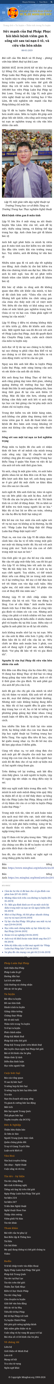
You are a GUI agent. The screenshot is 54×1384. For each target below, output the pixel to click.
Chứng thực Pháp (13, 1015)
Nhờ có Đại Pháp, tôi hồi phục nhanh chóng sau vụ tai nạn (27, 916)
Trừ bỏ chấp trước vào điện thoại (21, 1265)
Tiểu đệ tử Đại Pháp (14, 1311)
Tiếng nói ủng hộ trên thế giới (19, 1189)
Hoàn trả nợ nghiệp (21, 934)
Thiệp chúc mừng (13, 1214)
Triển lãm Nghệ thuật (15, 1206)
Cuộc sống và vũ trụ (14, 1168)
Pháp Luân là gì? (12, 972)
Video (7, 1253)
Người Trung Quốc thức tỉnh (18, 1138)
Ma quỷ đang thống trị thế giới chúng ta (24, 1249)
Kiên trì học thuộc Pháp (16, 1291)
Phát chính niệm (12, 1032)
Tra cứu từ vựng (12, 1363)
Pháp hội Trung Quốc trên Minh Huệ (23, 1044)
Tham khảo (11, 1228)
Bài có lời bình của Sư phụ (17, 1053)
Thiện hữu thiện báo (14, 1129)
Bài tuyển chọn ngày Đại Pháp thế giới (24, 1049)
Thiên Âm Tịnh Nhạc (14, 1286)
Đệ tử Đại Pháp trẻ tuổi (16, 1316)
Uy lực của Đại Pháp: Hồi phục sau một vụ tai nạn (28, 923)
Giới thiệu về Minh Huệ (16, 1351)
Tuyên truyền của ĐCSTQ (17, 1119)
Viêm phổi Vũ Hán (13, 1218)
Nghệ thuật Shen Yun (15, 1210)
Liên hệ (8, 1347)
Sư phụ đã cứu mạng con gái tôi (27, 952)
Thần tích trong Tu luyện (38, 25)
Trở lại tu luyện (12, 1028)
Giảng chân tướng (13, 1011)
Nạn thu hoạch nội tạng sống (19, 1098)
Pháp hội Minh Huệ (14, 1036)
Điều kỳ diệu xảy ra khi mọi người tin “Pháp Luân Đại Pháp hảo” (27, 947)
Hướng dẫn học (12, 976)
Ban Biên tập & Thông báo (17, 1237)
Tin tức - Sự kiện (14, 1176)
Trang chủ (8, 25)
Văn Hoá (9, 1155)
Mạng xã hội (10, 1359)
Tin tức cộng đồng (13, 1181)
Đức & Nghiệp (12, 1124)
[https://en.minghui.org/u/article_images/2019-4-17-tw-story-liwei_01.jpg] (27, 163)
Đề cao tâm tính (12, 1003)
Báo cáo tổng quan (13, 1077)
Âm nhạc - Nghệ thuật (15, 1164)
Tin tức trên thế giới (14, 1282)
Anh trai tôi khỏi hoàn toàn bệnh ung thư (28, 940)
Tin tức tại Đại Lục (13, 1278)
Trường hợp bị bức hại (16, 1086)
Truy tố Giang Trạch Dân (17, 1146)
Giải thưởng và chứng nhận (18, 984)
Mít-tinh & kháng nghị (15, 1185)
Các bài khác (10, 1245)
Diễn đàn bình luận (14, 1061)
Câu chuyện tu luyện (14, 1299)
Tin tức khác (10, 1222)
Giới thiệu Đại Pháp (14, 968)
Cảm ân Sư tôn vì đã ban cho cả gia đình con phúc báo (27, 893)
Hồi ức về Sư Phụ (13, 1307)
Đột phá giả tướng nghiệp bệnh (20, 1324)
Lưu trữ (8, 1355)
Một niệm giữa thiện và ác (17, 1328)
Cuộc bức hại (12, 1073)
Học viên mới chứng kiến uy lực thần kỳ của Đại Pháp (27, 930)
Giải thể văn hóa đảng (15, 1303)
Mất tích (8, 1107)
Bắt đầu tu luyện (12, 998)
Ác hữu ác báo (11, 1133)
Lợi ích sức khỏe (12, 980)
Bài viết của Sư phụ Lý (15, 1232)
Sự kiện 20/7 (10, 1202)
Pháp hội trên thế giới (15, 1040)
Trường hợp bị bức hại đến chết (20, 1090)
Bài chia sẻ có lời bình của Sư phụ (21, 1336)
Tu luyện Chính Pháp (15, 1320)
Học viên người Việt (14, 1065)
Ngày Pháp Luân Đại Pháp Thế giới (22, 1193)
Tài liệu (8, 1241)
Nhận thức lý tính (13, 1057)
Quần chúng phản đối (15, 1142)
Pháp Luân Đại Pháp (16, 963)
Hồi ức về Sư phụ (13, 988)
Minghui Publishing (29, 2)
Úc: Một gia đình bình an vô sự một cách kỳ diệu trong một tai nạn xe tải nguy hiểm (27, 907)
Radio (7, 1261)
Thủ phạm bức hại (13, 1115)
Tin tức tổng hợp (12, 1295)
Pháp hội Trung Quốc (15, 1274)
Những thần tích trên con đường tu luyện (28, 899)
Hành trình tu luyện (14, 1007)
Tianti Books (43, 2)
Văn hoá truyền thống (15, 1160)
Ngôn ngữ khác (12, 1367)
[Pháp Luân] (13, 12)
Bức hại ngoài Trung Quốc (17, 1111)
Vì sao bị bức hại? (13, 1082)
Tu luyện (19, 25)
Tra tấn (8, 1094)
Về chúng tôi (11, 1342)
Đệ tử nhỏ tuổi (11, 1019)
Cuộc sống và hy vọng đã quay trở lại (23, 1332)
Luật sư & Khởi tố (13, 1150)
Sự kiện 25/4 (10, 1197)
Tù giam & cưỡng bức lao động (20, 1102)
